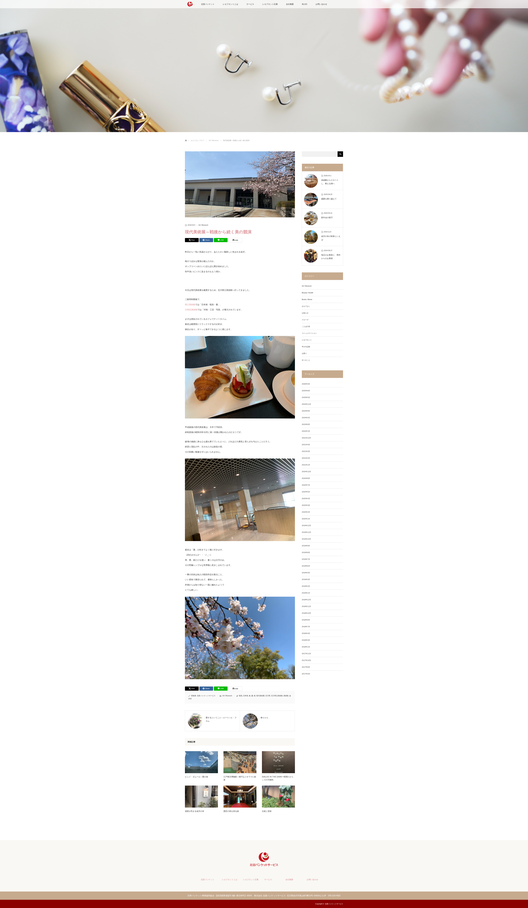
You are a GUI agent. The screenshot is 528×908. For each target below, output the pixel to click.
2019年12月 (306, 526)
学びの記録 (306, 347)
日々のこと (306, 360)
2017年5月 (306, 674)
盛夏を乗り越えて (329, 199)
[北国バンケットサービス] (264, 865)
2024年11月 (306, 404)
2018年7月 (306, 627)
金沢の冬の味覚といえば (330, 238)
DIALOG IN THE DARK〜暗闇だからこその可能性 (277, 778)
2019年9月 (306, 546)
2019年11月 (306, 532)
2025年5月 (306, 397)
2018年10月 (306, 613)
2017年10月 (306, 660)
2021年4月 (306, 445)
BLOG (304, 4)
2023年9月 (306, 424)
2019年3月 (306, 579)
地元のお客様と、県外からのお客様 (330, 256)
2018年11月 (306, 606)
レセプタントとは (230, 4)
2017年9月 (306, 667)
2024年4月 (306, 418)
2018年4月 (306, 633)
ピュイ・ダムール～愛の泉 (196, 777)
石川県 (267, 696)
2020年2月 (306, 512)
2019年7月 (306, 559)
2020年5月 (306, 492)
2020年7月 (306, 485)
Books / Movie (307, 299)
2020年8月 (306, 478)
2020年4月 (306, 499)
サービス (250, 4)
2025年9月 (306, 391)
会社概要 (290, 4)
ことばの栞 (306, 326)
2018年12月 (306, 600)
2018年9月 (306, 620)
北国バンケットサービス (334, 904)
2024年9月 (306, 411)
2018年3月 (306, 640)
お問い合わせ (321, 4)
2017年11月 (306, 654)
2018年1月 (306, 647)
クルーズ (305, 320)
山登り (304, 353)
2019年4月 (306, 573)
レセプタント (307, 340)
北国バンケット (208, 4)
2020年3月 (306, 505)
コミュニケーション (309, 333)
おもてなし (306, 306)
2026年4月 (306, 384)
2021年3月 (306, 451)
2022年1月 (306, 431)
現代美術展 (260, 696)
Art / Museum (203, 225)
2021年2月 (306, 458)
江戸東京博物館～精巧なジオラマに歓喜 (239, 778)
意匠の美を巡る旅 (231, 811)
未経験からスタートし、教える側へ (330, 182)
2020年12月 (306, 472)
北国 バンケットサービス (206, 696)
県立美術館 (190, 304)
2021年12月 (306, 438)
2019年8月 (306, 552)
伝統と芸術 (267, 811)
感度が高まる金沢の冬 (194, 811)
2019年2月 (306, 586)
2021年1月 (306, 465)
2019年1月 (306, 593)
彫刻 (240, 696)
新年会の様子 (327, 217)
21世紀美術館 (191, 309)
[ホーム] (186, 137)
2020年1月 (306, 519)
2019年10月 (306, 539)
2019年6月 (306, 566)
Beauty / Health (307, 293)
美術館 (286, 696)
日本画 (245, 696)
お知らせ (305, 313)
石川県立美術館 (277, 696)
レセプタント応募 (270, 4)
